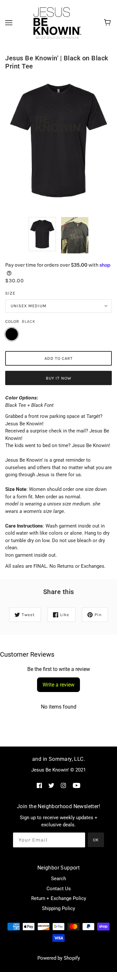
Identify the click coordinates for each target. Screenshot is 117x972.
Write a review (58, 685)
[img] (39, 785)
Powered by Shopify (58, 958)
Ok (96, 839)
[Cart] (108, 23)
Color (12, 321)
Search (58, 878)
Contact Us (58, 889)
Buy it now (59, 378)
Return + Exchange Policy (58, 898)
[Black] (11, 334)
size (10, 293)
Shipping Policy (58, 908)
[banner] (57, 22)
